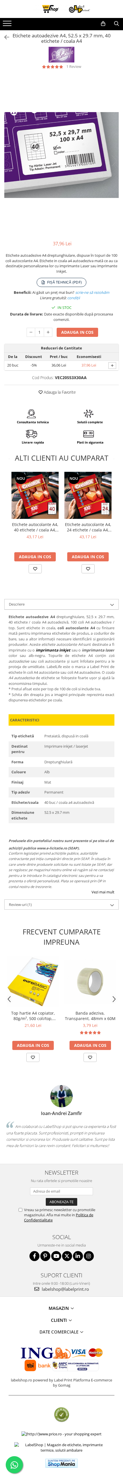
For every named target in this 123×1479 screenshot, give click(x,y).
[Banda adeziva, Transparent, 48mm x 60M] (90, 982)
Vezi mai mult (103, 892)
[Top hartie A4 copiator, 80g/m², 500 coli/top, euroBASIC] (33, 981)
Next (114, 161)
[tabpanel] (61, 155)
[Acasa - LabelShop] (61, 9)
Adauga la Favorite (59, 392)
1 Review (73, 66)
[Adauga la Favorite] (35, 568)
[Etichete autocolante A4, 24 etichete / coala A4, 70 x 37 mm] (88, 495)
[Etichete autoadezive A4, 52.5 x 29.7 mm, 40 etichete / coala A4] (61, 155)
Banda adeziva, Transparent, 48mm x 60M (90, 1015)
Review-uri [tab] (20, 904)
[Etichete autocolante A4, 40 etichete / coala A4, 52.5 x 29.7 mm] (35, 495)
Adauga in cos (77, 332)
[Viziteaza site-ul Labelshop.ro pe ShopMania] (61, 1463)
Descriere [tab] (17, 604)
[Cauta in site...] (116, 23)
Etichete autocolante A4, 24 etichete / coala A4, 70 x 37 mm (88, 527)
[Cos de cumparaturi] (103, 23)
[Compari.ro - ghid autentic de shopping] (62, 1415)
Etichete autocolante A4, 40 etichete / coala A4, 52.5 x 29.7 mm (35, 527)
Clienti (59, 1320)
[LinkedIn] (78, 1256)
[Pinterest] (45, 1256)
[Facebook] (34, 1256)
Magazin (59, 1308)
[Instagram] (89, 1256)
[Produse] (8, 25)
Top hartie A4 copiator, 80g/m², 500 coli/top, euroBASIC (33, 1015)
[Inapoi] (4, 37)
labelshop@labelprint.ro (65, 1289)
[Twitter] (67, 1256)
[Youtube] (56, 1256)
